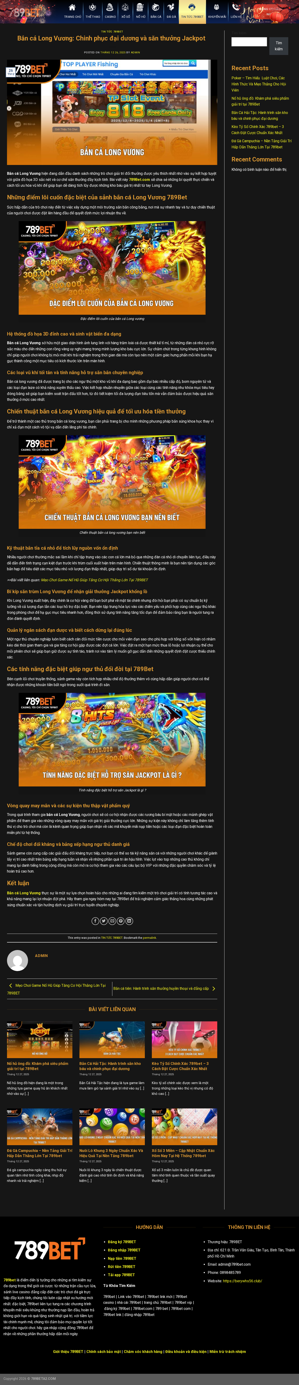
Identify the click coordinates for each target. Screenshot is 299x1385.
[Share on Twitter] (104, 921)
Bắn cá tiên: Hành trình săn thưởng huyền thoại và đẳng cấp (161, 988)
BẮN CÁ (156, 16)
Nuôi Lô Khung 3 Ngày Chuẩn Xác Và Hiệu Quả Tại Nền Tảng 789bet (111, 1153)
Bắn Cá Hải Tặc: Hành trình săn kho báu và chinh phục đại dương (110, 1066)
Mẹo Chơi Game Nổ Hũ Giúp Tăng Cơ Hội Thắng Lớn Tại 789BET (94, 580)
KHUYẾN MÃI (217, 16)
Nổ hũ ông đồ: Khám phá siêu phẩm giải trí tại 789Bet (37, 1066)
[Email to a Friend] (112, 921)
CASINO (110, 16)
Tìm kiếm (238, 33)
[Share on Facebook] (95, 921)
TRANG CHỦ (72, 16)
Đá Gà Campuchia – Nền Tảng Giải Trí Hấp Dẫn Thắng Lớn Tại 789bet (39, 1153)
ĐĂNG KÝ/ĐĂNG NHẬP (271, 11)
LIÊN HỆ (236, 16)
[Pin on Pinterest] (121, 921)
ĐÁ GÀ (171, 16)
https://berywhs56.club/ (242, 1281)
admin (135, 52)
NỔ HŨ (140, 16)
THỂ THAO (93, 16)
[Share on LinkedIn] (129, 921)
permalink (149, 937)
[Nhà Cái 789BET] (27, 11)
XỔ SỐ (125, 16)
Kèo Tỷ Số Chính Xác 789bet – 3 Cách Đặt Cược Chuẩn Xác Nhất (180, 1066)
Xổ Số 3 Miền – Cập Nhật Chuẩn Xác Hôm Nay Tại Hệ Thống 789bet (183, 1153)
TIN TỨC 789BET (192, 16)
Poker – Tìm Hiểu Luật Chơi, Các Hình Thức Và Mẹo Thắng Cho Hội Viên (258, 84)
